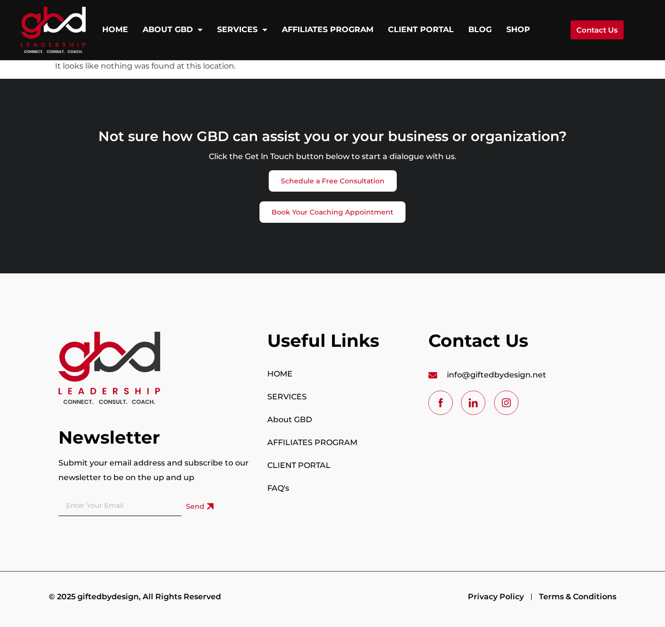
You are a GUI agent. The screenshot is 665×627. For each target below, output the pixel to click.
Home (115, 29)
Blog (480, 29)
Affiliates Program (327, 29)
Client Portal (421, 29)
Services (237, 29)
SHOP (518, 29)
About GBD (168, 29)
